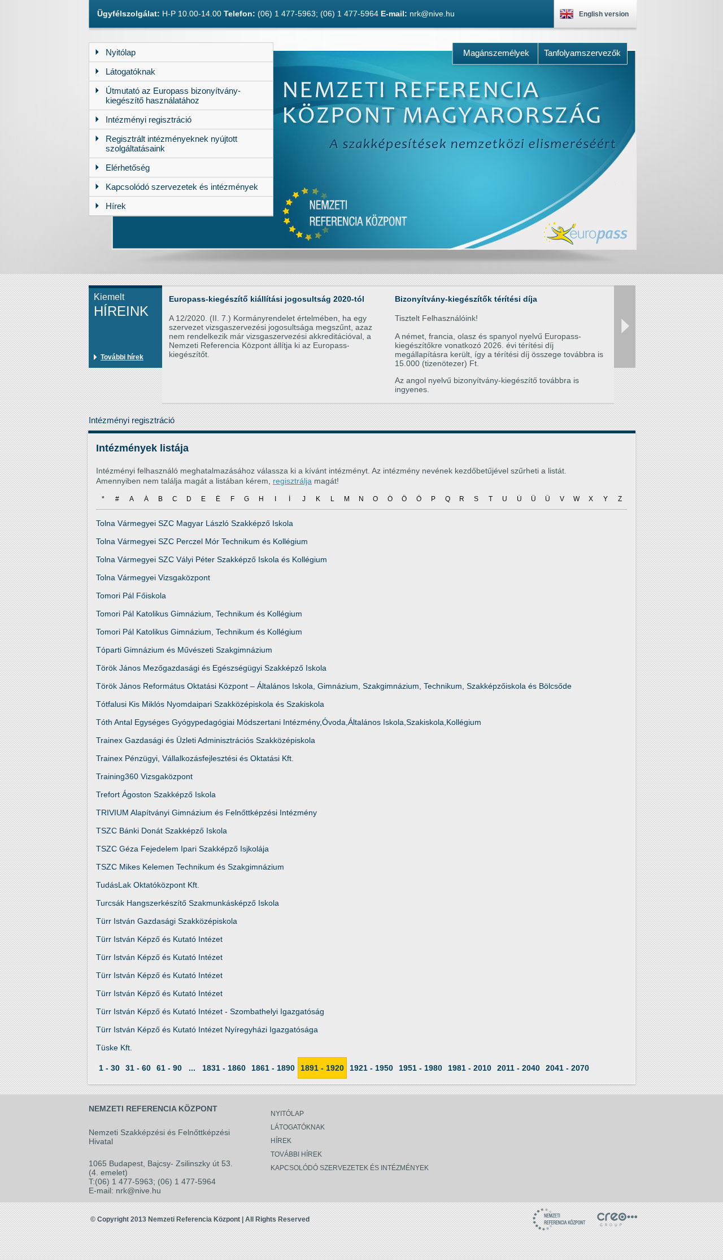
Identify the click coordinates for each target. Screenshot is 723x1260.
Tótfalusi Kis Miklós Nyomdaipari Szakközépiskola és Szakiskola (210, 704)
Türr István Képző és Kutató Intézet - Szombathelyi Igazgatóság (210, 1011)
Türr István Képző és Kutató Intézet (159, 939)
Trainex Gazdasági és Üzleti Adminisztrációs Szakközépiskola (205, 740)
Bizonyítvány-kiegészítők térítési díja (466, 298)
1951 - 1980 (420, 1067)
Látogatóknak (298, 1127)
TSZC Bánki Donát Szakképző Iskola (161, 830)
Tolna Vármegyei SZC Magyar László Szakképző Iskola (194, 523)
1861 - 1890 (273, 1067)
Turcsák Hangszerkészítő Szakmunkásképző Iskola (187, 902)
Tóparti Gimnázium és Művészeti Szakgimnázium (184, 649)
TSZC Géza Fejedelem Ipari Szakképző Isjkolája (182, 848)
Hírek (281, 1141)
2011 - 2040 (518, 1067)
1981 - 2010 (469, 1067)
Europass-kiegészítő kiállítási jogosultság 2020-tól (266, 298)
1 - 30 (109, 1067)
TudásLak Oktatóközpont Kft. (147, 884)
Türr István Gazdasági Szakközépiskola (166, 921)
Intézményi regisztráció (132, 420)
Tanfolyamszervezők (582, 53)
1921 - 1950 (371, 1067)
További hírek (122, 357)
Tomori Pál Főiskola (131, 595)
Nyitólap (287, 1114)
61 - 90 (169, 1067)
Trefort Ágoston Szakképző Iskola (156, 794)
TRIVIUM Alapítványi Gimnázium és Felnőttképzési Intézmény (206, 812)
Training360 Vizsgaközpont (144, 776)
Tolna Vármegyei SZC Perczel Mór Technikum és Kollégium (202, 541)
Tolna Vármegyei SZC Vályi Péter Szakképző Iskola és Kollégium (211, 559)
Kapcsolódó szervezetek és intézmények (350, 1168)
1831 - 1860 (224, 1067)
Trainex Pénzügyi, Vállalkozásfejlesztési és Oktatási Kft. (195, 758)
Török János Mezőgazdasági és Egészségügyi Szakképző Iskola (211, 667)
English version (604, 14)
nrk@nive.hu (432, 13)
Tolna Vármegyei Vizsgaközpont (153, 577)
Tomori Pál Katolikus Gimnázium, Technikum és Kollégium (199, 613)
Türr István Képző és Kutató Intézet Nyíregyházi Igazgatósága (207, 1029)
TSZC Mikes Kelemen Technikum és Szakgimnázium (190, 866)
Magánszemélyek (496, 53)
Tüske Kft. (114, 1047)
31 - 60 (138, 1067)
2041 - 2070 (567, 1067)
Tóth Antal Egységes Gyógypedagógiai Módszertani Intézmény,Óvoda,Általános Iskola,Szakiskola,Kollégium (288, 722)
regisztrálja (292, 480)
